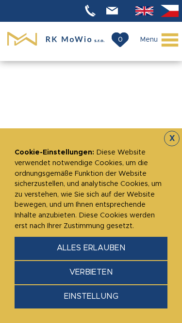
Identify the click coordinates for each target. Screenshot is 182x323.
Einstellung (91, 296)
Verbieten (91, 272)
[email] (113, 11)
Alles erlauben (91, 248)
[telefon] (91, 11)
